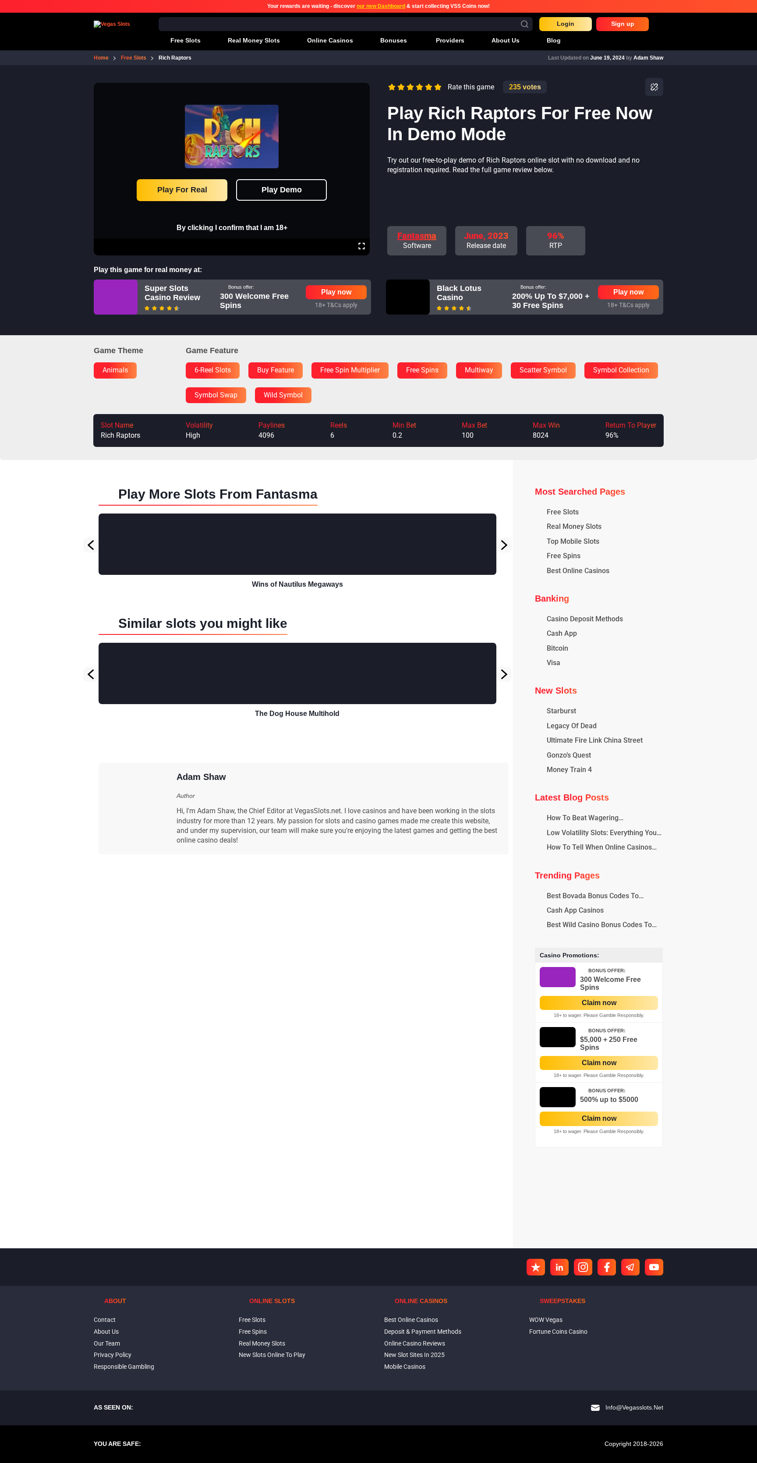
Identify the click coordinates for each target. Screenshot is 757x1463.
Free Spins (253, 1331)
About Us (106, 1331)
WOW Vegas (545, 1319)
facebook (607, 1267)
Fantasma (416, 235)
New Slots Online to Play (272, 1354)
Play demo (282, 189)
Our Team (107, 1343)
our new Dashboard (381, 6)
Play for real (182, 189)
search (524, 24)
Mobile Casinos (404, 1366)
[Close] (361, 89)
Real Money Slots (262, 1343)
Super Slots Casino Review (172, 293)
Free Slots (252, 1319)
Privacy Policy (112, 1354)
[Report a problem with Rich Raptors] (654, 87)
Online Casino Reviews (414, 1343)
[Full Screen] (361, 247)
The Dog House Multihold (297, 713)
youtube (654, 1267)
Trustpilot (536, 1267)
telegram (630, 1267)
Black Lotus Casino (459, 293)
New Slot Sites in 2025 (414, 1354)
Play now (336, 292)
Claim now (599, 1002)
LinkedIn (559, 1267)
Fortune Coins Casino (558, 1331)
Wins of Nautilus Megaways (297, 584)
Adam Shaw (648, 58)
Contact (105, 1319)
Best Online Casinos (411, 1319)
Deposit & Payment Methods (422, 1331)
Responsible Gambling (124, 1366)
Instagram (583, 1267)
